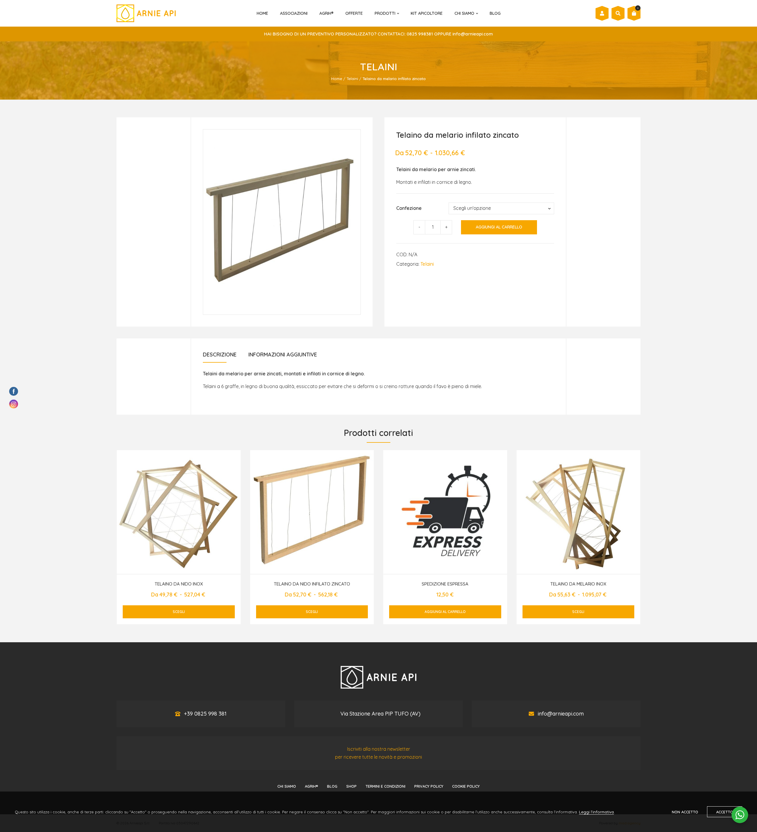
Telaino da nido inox (179, 584)
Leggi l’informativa (596, 812)
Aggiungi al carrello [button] (445, 611)
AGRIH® (326, 13)
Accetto (724, 812)
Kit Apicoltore (427, 13)
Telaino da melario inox (578, 584)
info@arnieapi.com (561, 713)
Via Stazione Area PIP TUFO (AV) (380, 713)
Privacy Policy (428, 786)
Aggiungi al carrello (499, 227)
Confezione (409, 208)
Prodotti (385, 13)
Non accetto (685, 812)
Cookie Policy (466, 786)
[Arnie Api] (146, 13)
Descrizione (220, 354)
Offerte (354, 13)
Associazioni (294, 13)
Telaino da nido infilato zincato (312, 584)
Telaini (352, 78)
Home (262, 13)
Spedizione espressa (445, 584)
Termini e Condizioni (385, 786)
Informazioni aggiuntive (282, 354)
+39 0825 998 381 (205, 713)
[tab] (220, 356)
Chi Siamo (464, 13)
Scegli (179, 611)
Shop (351, 786)
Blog (495, 13)
